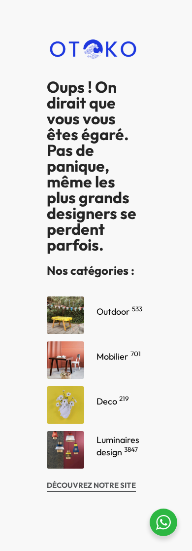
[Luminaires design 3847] (65, 450)
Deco (112, 401)
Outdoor (119, 311)
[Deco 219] (65, 405)
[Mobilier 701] (65, 360)
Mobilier (118, 356)
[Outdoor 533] (65, 315)
